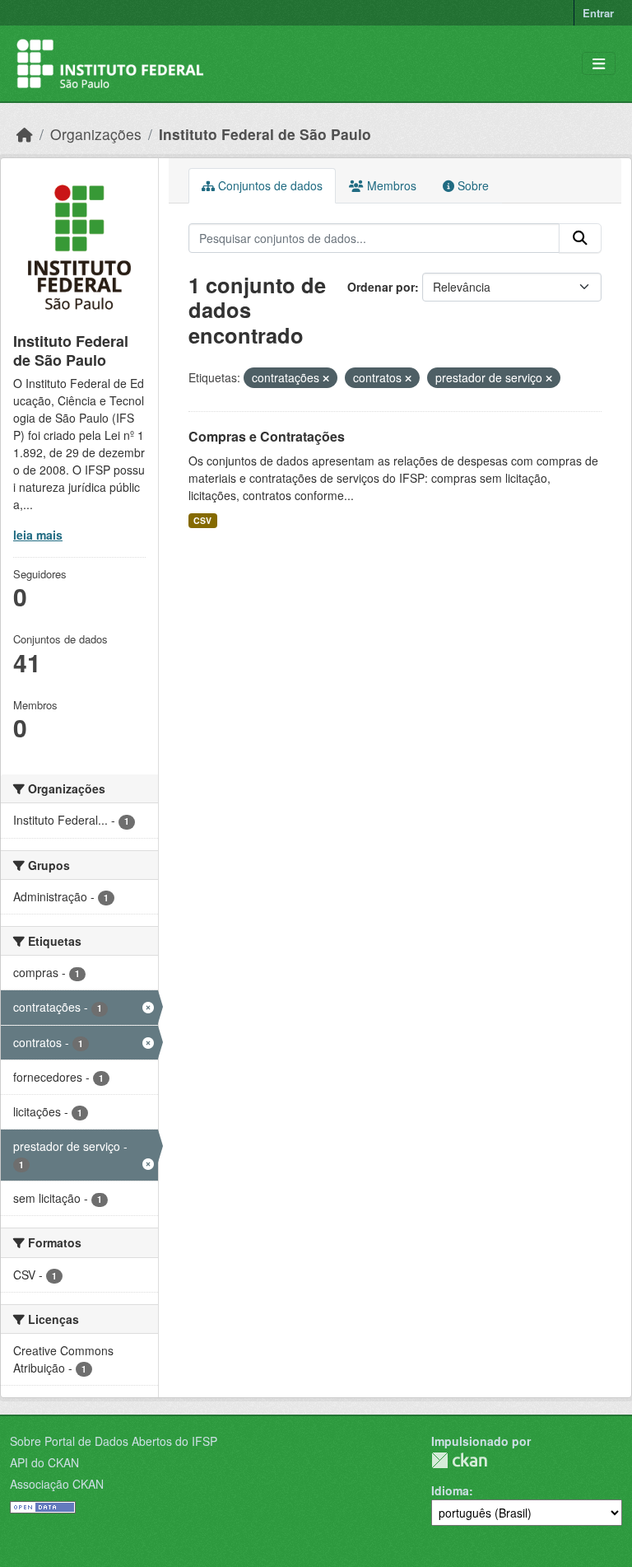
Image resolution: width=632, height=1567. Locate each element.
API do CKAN (44, 1462)
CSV (202, 520)
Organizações (96, 134)
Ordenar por (381, 286)
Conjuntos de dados (269, 185)
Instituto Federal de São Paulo (265, 134)
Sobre (471, 185)
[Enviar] (580, 238)
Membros (390, 185)
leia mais (38, 534)
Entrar (598, 13)
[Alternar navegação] (599, 64)
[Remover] (326, 378)
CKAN (459, 1460)
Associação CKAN (57, 1484)
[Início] (24, 134)
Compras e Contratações (266, 436)
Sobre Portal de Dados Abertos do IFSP (113, 1441)
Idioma (450, 1490)
